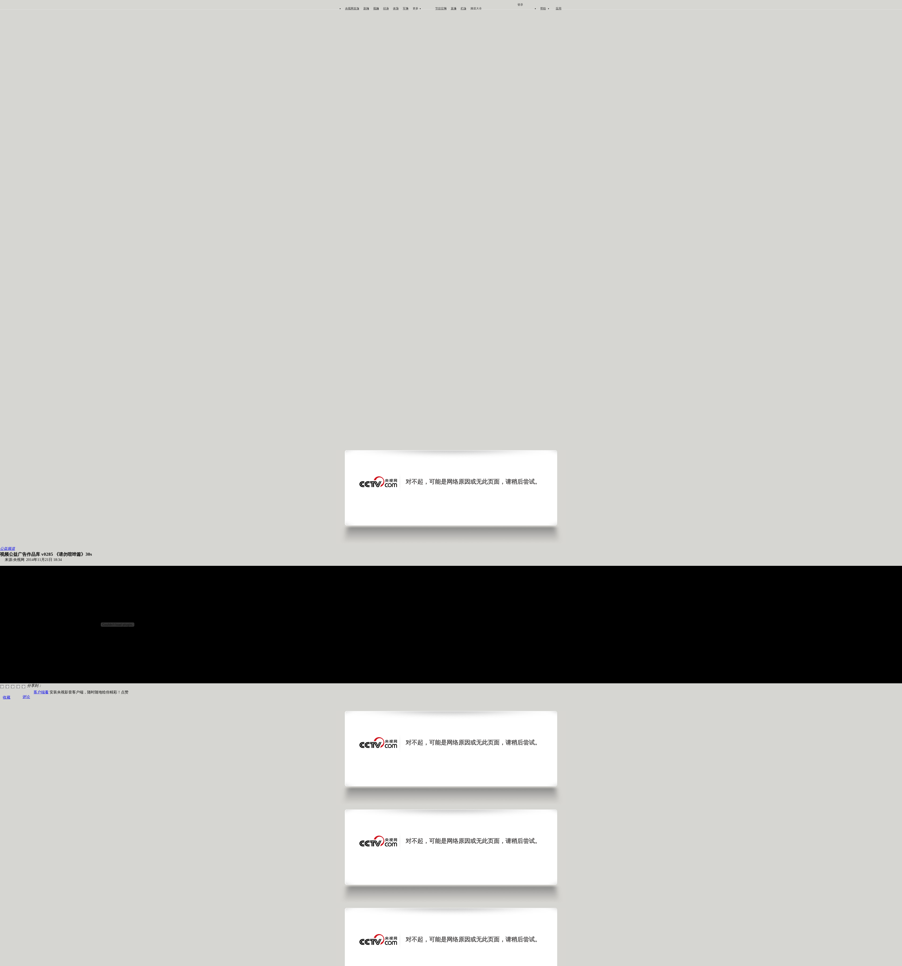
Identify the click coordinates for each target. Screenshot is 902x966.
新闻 (366, 8)
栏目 (463, 8)
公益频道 (7, 549)
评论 (26, 697)
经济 (386, 8)
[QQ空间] (7, 686)
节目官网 (441, 8)
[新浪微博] (2, 686)
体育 (396, 8)
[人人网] (18, 686)
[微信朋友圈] (13, 686)
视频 (376, 8)
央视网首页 (352, 8)
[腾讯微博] (24, 686)
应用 (558, 8)
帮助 (543, 8)
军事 (405, 8)
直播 (453, 8)
